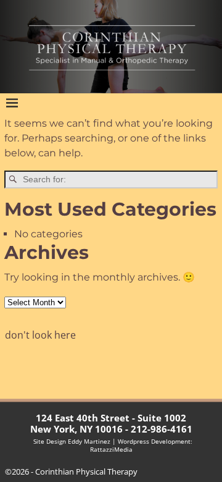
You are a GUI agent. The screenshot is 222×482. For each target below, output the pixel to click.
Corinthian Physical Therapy (86, 471)
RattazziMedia (111, 450)
